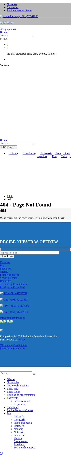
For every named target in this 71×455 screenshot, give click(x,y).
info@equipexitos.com (12, 317)
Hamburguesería (23, 422)
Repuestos (5, 281)
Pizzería (18, 438)
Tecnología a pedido (44, 155)
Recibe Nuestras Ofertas (20, 410)
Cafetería (19, 416)
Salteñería (19, 444)
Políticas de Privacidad (12, 287)
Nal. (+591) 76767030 (15, 312)
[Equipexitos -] (8, 29)
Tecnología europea (24, 447)
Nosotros (5, 262)
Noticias (18, 432)
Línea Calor (65, 155)
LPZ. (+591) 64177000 (16, 305)
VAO (22, 339)
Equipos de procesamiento (21, 394)
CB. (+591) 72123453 (15, 299)
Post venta (12, 397)
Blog (2, 265)
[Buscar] (34, 36)
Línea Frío (56, 155)
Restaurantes (21, 441)
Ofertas (13, 153)
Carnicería (19, 419)
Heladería (19, 425)
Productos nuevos (9, 274)
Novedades (29, 153)
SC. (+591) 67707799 (15, 293)
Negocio (18, 428)
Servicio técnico (8, 277)
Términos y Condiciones (13, 284)
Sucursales (6, 268)
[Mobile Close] (2, 369)
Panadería (19, 435)
